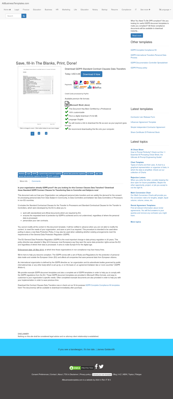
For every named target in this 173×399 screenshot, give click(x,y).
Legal (17, 9)
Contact (53, 374)
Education (37, 9)
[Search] (23, 16)
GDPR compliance (54, 176)
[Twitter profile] (101, 367)
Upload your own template (102, 374)
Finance (26, 9)
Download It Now (91, 74)
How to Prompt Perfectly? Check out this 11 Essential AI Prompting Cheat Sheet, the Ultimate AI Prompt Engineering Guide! (148, 153)
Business (48, 9)
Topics (131, 374)
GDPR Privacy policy (139, 67)
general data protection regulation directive (32, 176)
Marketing (66, 9)
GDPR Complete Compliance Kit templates (102, 285)
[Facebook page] (96, 367)
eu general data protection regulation (50, 173)
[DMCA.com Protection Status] (81, 367)
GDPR (34, 173)
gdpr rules (98, 173)
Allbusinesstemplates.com (72, 379)
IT (136, 9)
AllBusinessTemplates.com (15, 3)
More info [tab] (23, 181)
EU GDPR (90, 173)
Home (6, 9)
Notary (95, 9)
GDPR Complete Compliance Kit (144, 50)
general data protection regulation (74, 173)
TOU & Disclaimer (71, 374)
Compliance (126, 9)
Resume (114, 9)
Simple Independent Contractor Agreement (148, 127)
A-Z (119, 374)
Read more (136, 35)
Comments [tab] (36, 181)
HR (57, 9)
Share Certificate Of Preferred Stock (145, 132)
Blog (115, 374)
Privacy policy (85, 374)
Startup (104, 9)
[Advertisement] (72, 38)
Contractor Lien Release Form (143, 117)
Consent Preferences (40, 374)
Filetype (138, 374)
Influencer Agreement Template (143, 122)
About (60, 374)
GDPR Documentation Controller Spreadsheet (149, 62)
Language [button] (165, 9)
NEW (125, 374)
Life (75, 9)
